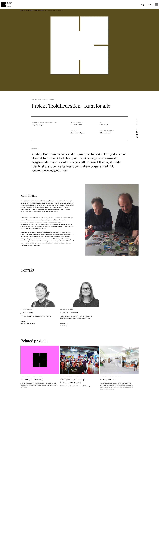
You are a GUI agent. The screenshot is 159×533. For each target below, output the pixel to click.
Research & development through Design (35, 10)
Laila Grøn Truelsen (69, 312)
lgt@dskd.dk (64, 323)
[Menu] (156, 4)
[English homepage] (6, 4)
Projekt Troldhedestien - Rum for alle (55, 10)
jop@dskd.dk (24, 321)
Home (21, 10)
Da (141, 4)
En (143, 4)
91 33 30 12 (63, 325)
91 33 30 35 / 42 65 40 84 (27, 323)
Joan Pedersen (26, 312)
